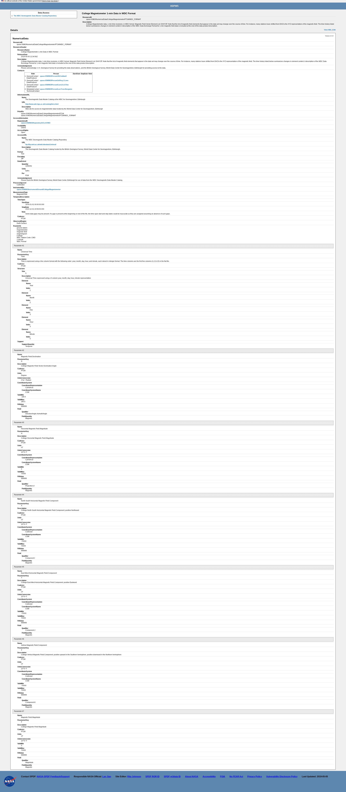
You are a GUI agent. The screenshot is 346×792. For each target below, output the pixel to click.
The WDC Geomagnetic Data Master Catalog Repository (35, 16)
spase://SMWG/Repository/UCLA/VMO (35, 123)
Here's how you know (50, 1)
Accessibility (209, 776)
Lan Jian (106, 776)
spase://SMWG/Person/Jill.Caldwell (53, 76)
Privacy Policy (254, 776)
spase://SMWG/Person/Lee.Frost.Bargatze (56, 89)
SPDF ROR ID (152, 776)
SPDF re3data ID (172, 776)
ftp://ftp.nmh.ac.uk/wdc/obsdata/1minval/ (40, 144)
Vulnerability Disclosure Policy (281, 776)
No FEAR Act (236, 776)
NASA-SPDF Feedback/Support (53, 776)
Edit (334, 30)
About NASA (191, 776)
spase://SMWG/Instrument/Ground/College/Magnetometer (39, 189)
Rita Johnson (134, 776)
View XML (327, 30)
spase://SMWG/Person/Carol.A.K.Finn (54, 85)
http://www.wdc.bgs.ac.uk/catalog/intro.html (42, 104)
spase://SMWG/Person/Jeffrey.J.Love (54, 80)
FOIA (222, 776)
